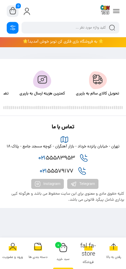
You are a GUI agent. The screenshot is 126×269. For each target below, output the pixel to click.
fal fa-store (88, 254)
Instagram (51, 184)
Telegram (86, 184)
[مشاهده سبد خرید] (13, 11)
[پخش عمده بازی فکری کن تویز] (105, 11)
